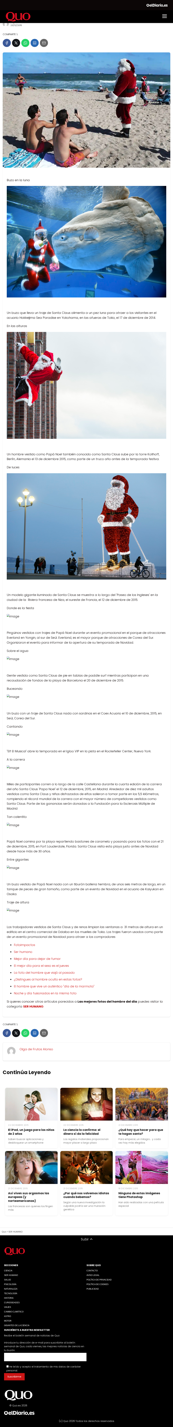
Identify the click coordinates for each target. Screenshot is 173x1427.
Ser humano (23, 952)
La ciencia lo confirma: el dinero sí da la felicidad (81, 1132)
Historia (9, 1298)
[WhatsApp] (25, 43)
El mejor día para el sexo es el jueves (41, 966)
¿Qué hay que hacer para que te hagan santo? (140, 1132)
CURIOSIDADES (12, 1302)
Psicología (10, 1284)
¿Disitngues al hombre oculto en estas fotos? (48, 979)
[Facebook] (7, 43)
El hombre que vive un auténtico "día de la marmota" (54, 986)
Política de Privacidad (99, 1280)
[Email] (44, 43)
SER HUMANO (11, 1275)
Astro (7, 1316)
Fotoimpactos (24, 945)
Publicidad (92, 1289)
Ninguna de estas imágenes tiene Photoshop (139, 1195)
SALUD (7, 1280)
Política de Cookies (97, 1284)
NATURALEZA (10, 1289)
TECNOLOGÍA (10, 1293)
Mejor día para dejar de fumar (37, 959)
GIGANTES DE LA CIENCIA (16, 1325)
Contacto (92, 1270)
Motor (7, 1321)
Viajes (7, 1307)
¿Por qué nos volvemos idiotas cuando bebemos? (86, 1195)
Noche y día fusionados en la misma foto (45, 993)
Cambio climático (13, 1312)
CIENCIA (8, 1270)
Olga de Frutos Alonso (36, 1049)
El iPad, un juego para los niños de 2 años (31, 1132)
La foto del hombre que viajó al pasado (44, 972)
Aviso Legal (93, 1275)
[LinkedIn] (35, 43)
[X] (16, 43)
